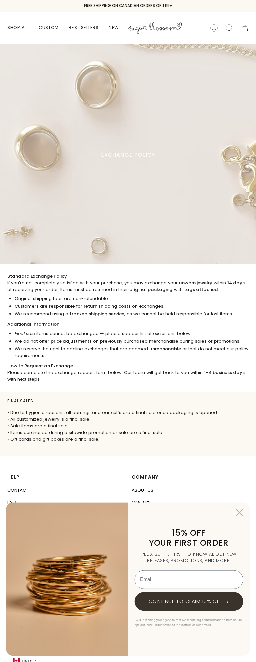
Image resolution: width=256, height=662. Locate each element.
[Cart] (244, 28)
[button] (18, 28)
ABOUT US (142, 490)
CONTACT (17, 490)
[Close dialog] (239, 513)
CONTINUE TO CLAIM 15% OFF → (189, 601)
